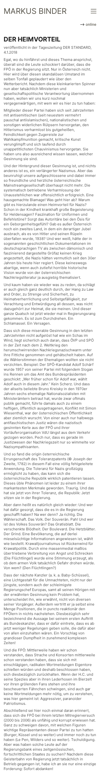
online (90, 24)
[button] (93, 11)
